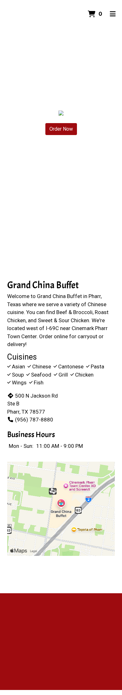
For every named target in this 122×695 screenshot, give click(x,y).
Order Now (61, 129)
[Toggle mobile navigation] (112, 14)
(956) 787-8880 (34, 419)
